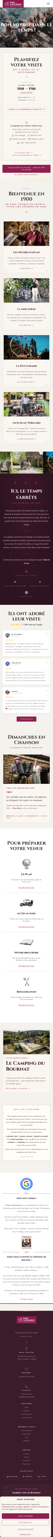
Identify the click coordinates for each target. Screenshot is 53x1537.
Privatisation (26, 1464)
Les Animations (26, 1414)
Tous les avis (26, 719)
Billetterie (26, 1441)
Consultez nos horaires (26, 1376)
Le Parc (26, 1407)
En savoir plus (26, 888)
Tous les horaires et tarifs (25, 155)
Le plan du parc (22, 153)
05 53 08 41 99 (26, 1394)
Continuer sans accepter (26, 1529)
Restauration (26, 1434)
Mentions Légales (25, 1534)
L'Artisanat (26, 1411)
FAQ (26, 1437)
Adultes (26, 1457)
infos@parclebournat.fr (26, 1397)
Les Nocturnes (27, 1417)
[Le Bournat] (26, 1320)
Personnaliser (25, 1522)
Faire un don (28, 1299)
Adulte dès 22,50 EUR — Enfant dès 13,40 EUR (26, 169)
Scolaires (26, 1454)
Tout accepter (25, 1516)
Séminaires (26, 1460)
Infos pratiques (26, 1430)
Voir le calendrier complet (27, 109)
